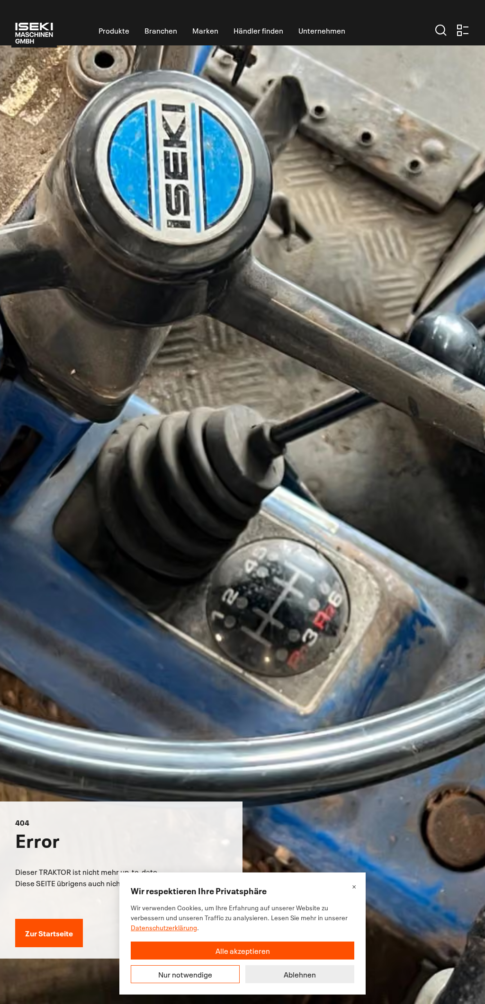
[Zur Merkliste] (463, 30)
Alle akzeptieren (243, 950)
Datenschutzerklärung (164, 927)
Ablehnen (300, 974)
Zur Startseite (49, 932)
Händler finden (258, 30)
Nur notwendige (185, 974)
